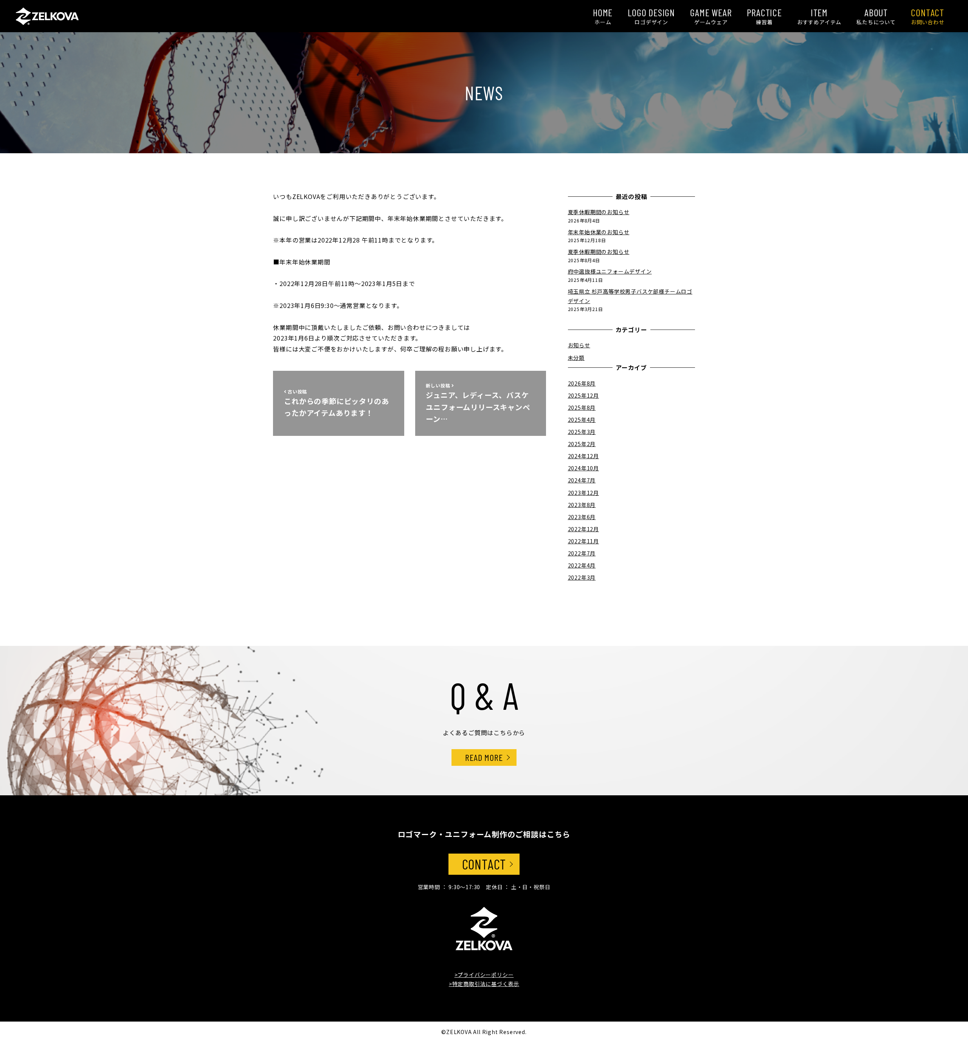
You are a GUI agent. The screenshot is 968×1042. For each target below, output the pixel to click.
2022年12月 (583, 528)
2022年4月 (582, 565)
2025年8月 (582, 407)
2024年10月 (583, 468)
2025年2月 (582, 443)
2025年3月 (582, 431)
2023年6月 (582, 516)
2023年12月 (583, 492)
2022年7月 (582, 553)
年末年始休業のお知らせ (599, 232)
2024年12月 (583, 455)
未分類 (576, 357)
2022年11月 (583, 540)
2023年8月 (582, 504)
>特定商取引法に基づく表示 (484, 984)
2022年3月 (582, 577)
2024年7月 (582, 480)
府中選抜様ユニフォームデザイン (610, 271)
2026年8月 (582, 383)
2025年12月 (583, 395)
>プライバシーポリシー (484, 974)
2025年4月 (582, 419)
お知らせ (579, 345)
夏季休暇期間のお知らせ (599, 212)
